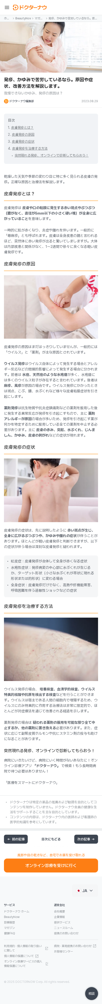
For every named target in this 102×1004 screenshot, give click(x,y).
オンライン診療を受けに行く (51, 865)
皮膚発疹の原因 (23, 135)
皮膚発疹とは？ (22, 128)
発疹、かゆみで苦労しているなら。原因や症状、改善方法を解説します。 (73, 19)
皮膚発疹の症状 (23, 141)
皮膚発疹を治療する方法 (30, 148)
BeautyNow (23, 18)
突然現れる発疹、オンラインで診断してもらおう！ (52, 155)
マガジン (39, 19)
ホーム (6, 19)
